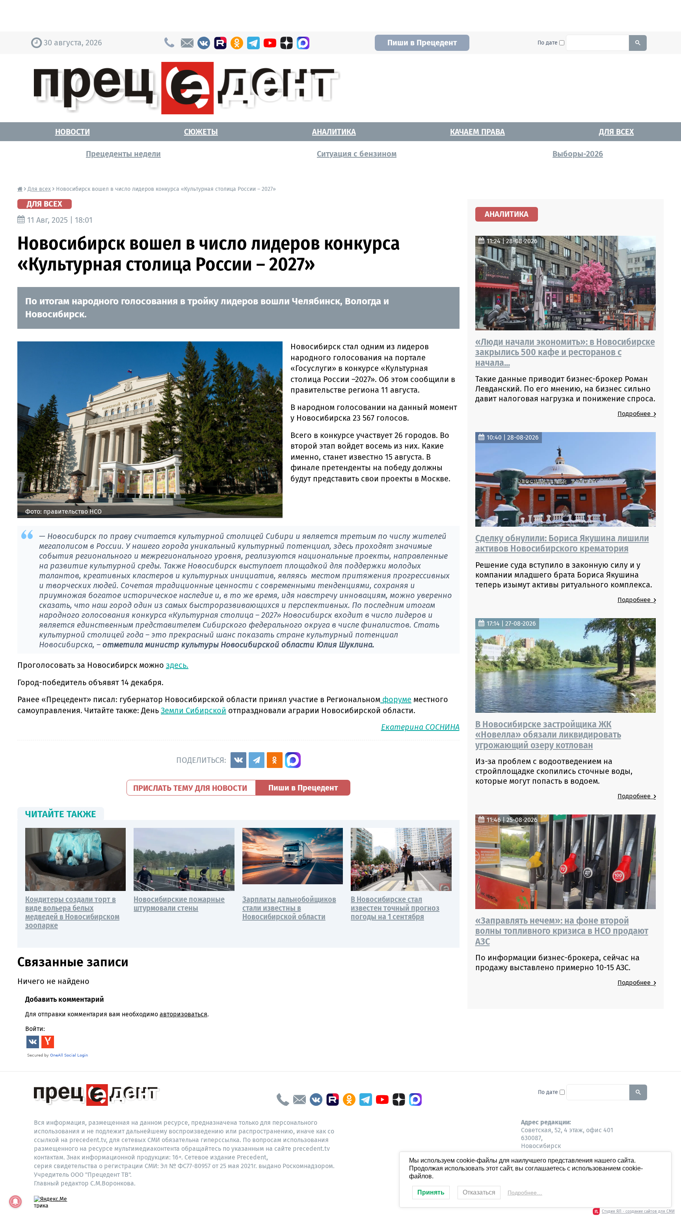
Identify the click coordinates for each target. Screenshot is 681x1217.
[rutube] (220, 43)
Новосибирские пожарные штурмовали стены (179, 904)
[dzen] (286, 43)
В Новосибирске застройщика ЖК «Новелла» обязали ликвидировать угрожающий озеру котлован (548, 735)
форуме (395, 699)
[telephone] (283, 1099)
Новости (72, 131)
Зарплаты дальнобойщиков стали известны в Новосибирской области (289, 908)
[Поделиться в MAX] (293, 760)
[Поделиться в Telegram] (256, 760)
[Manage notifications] (15, 1201)
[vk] (203, 43)
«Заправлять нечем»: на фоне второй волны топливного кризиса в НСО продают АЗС (561, 931)
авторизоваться (183, 1014)
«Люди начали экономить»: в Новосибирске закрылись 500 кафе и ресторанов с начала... (565, 352)
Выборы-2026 (578, 153)
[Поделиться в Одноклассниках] (275, 760)
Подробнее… (525, 1192)
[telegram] (253, 43)
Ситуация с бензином (356, 153)
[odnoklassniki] (237, 43)
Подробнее (636, 413)
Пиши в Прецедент (422, 42)
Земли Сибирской (193, 710)
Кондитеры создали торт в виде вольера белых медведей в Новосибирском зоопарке (72, 912)
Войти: (35, 1028)
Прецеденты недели (123, 153)
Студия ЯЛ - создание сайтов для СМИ (638, 1211)
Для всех (616, 131)
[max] (303, 43)
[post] (187, 43)
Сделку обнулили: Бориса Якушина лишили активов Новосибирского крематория (562, 543)
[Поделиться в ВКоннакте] (238, 760)
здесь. (177, 665)
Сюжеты (201, 131)
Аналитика (334, 131)
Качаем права (477, 131)
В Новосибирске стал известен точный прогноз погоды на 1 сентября (395, 908)
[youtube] (270, 43)
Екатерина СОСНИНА (420, 727)
